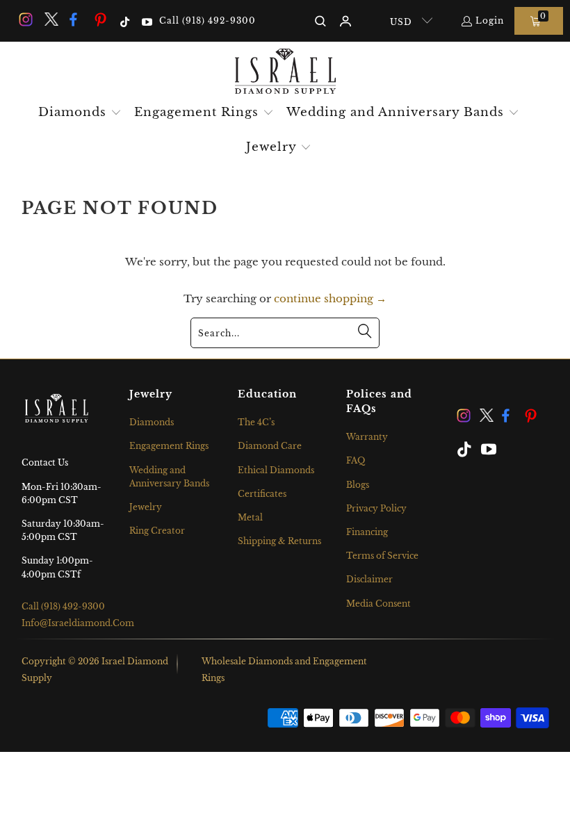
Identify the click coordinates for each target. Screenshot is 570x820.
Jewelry (145, 507)
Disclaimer (369, 579)
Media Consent (378, 603)
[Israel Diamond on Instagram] (25, 20)
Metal (250, 517)
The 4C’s (256, 422)
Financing (367, 532)
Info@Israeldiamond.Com (78, 623)
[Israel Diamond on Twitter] (50, 20)
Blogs (357, 484)
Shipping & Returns (279, 541)
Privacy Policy (376, 508)
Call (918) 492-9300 (207, 20)
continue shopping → (330, 298)
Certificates (262, 494)
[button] (80, 113)
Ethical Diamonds (276, 470)
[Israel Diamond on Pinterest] (100, 20)
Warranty (367, 437)
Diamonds (151, 422)
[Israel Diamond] (285, 72)
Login (489, 20)
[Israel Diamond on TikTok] (124, 20)
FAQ (355, 460)
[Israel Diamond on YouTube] (146, 20)
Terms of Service (382, 555)
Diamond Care (270, 446)
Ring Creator (157, 530)
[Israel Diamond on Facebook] (75, 20)
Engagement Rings (169, 446)
